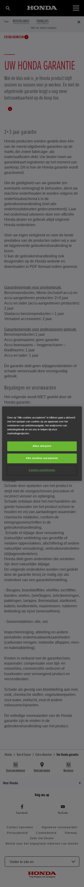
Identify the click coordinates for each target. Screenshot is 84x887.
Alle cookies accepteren (42, 458)
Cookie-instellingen (42, 470)
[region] (42, 443)
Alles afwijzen (42, 446)
